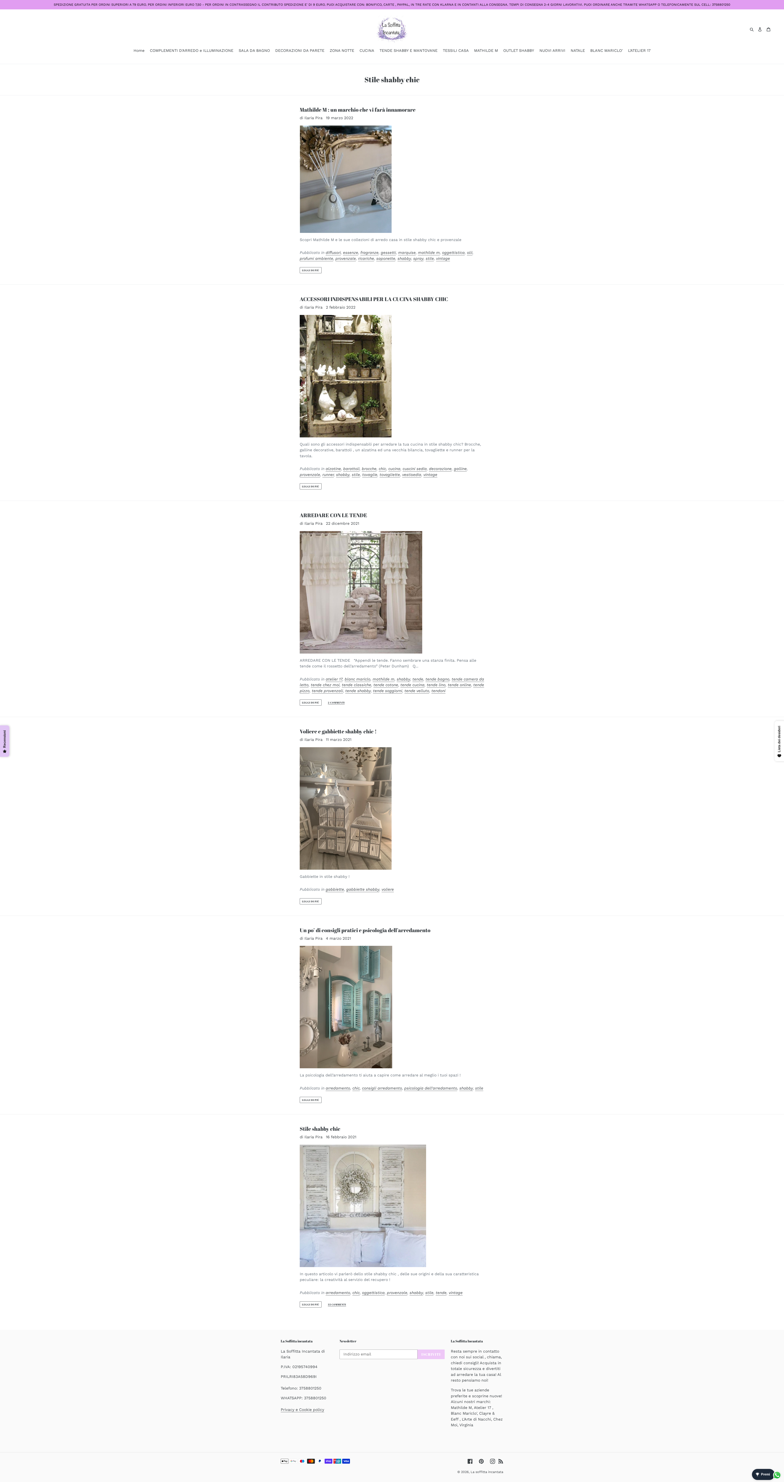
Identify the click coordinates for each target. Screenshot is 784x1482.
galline (460, 468)
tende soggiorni (387, 690)
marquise (407, 252)
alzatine (333, 468)
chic (382, 468)
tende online (459, 685)
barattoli (351, 468)
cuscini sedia (415, 468)
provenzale (345, 258)
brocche (369, 468)
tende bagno (437, 679)
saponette (385, 258)
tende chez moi (325, 685)
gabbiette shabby (362, 889)
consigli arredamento (382, 1088)
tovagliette (390, 474)
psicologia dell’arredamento (430, 1088)
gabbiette (335, 889)
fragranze (369, 252)
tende (417, 679)
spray (418, 258)
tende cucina (412, 685)
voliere (388, 889)
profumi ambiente (316, 258)
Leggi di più (310, 270)
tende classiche (356, 685)
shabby (404, 258)
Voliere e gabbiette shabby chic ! (338, 731)
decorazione (440, 468)
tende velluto (416, 690)
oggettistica (453, 252)
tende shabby (358, 690)
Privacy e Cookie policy (302, 1409)
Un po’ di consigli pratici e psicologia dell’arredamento (365, 930)
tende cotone (385, 685)
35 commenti (337, 1304)
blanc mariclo (357, 679)
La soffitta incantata (487, 1472)
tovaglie (369, 474)
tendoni (438, 690)
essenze (350, 252)
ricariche (366, 258)
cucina (394, 468)
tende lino (436, 685)
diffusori (333, 252)
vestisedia (411, 474)
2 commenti (336, 702)
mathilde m (429, 252)
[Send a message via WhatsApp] (777, 1475)
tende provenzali (327, 690)
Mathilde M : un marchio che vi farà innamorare (357, 109)
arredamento (338, 1088)
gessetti (388, 252)
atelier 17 (334, 679)
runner (328, 474)
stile (430, 258)
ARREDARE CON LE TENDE (333, 515)
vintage (443, 258)
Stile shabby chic (320, 1128)
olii (469, 252)
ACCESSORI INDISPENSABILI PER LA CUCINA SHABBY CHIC (374, 299)
